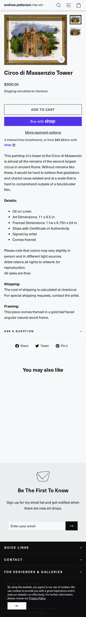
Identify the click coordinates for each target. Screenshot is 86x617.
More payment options (43, 132)
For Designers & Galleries (33, 572)
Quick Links (16, 547)
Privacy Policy (37, 598)
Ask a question (19, 331)
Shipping (10, 91)
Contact (13, 559)
